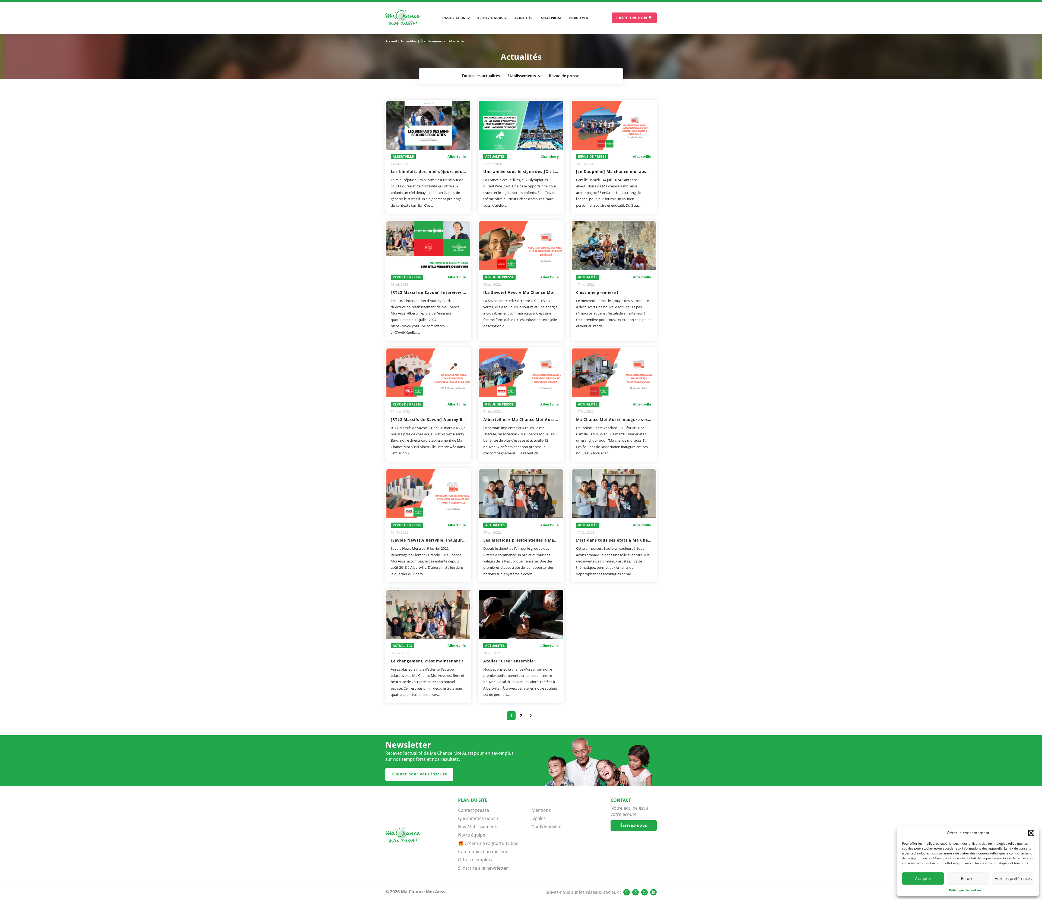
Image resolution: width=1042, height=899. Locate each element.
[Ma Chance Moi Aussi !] (403, 18)
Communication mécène (483, 851)
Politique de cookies (965, 890)
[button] (1031, 833)
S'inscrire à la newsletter (483, 868)
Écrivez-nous (633, 825)
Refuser (968, 878)
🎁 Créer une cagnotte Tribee (488, 843)
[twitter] (644, 892)
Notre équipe (471, 835)
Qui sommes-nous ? (478, 818)
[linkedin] (653, 892)
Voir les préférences (1013, 878)
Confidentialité (545, 827)
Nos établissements (478, 827)
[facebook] (626, 892)
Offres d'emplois (475, 860)
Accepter (923, 878)
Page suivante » (530, 715)
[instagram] (635, 892)
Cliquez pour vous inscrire (419, 774)
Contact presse (473, 810)
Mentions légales (541, 814)
